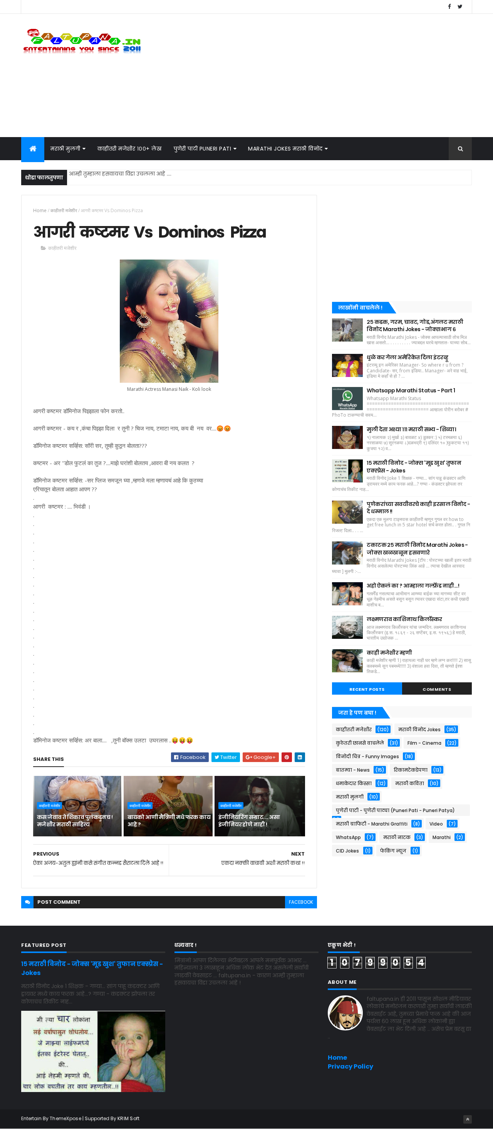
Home (40, 210)
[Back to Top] (467, 1119)
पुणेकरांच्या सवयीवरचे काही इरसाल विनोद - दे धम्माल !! (418, 508)
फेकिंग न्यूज (393, 851)
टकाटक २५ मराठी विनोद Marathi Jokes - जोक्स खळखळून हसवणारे (417, 548)
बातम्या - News (353, 770)
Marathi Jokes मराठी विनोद (285, 148)
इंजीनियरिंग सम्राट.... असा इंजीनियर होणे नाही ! (249, 821)
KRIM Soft (128, 1118)
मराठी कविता (409, 783)
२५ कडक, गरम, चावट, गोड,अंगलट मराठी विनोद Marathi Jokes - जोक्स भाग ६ (415, 325)
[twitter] (460, 6)
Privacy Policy (350, 1066)
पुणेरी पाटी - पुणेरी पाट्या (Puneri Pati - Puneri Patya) (395, 810)
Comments (437, 689)
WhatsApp (348, 837)
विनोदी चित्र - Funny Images (367, 756)
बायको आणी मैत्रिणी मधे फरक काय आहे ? (168, 821)
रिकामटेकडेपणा (411, 770)
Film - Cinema (424, 743)
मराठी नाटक (397, 837)
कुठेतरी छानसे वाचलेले (360, 743)
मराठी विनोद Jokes (419, 729)
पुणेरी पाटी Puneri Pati (202, 148)
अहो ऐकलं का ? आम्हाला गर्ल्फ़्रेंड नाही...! (413, 586)
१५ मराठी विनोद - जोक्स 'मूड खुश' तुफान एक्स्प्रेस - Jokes (414, 466)
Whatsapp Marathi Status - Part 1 (411, 390)
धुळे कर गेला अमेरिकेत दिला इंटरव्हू (407, 357)
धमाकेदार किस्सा (354, 783)
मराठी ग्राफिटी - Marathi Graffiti (371, 824)
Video (436, 824)
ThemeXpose (65, 1118)
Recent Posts (367, 689)
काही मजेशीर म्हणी (389, 653)
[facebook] (449, 6)
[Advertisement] (331, 75)
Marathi (442, 837)
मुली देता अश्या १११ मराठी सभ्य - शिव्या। (411, 429)
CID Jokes (347, 851)
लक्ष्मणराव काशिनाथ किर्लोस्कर (404, 619)
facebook (301, 902)
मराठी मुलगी (65, 148)
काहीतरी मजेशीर (63, 210)
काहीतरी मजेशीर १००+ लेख (129, 148)
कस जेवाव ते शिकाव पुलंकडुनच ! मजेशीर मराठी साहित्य (74, 821)
